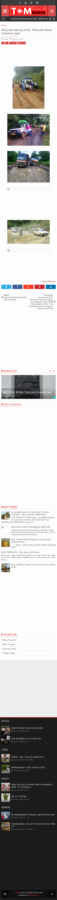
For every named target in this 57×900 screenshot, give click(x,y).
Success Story (9, 648)
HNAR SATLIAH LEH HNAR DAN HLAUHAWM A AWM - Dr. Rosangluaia (31, 785)
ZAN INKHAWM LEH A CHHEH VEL (26, 739)
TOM (16, 892)
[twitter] (31, 2)
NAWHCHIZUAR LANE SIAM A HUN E (27, 728)
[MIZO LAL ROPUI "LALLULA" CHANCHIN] (28, 387)
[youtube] (25, 2)
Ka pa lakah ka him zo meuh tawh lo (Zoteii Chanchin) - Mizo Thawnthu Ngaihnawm (30, 513)
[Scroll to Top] (52, 894)
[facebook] (19, 2)
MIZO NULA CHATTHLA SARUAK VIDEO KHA (30, 527)
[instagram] (37, 2)
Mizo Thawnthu (10, 640)
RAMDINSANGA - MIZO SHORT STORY (28, 767)
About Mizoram (49, 281)
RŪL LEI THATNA (18, 796)
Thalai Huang (9, 653)
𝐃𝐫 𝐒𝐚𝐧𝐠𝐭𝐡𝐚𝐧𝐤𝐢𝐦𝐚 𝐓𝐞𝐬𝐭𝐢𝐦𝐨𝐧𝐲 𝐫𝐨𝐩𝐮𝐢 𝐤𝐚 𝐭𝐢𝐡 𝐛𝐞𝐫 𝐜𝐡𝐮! (32, 814)
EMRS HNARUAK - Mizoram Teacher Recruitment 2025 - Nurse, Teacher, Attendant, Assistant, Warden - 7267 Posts (32, 19)
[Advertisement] (28, 56)
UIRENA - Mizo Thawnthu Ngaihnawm (27, 757)
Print (14, 43)
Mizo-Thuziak (9, 644)
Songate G (34, 895)
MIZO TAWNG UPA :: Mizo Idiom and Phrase (20, 552)
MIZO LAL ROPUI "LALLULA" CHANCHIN (27, 392)
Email (22, 43)
